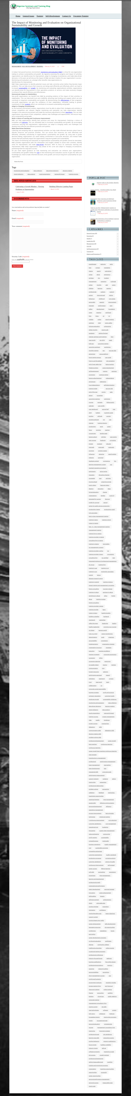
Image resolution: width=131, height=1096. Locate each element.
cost (90, 848)
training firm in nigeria (95, 533)
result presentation (94, 713)
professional (92, 761)
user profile (101, 406)
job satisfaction (107, 1034)
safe (106, 285)
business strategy (94, 692)
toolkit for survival (94, 502)
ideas (109, 489)
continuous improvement (96, 865)
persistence (112, 872)
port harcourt (109, 986)
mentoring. (92, 1031)
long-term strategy (104, 1031)
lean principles (110, 813)
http (90, 316)
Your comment (21, 226)
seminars (114, 371)
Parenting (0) (90, 236)
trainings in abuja (94, 592)
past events (113, 437)
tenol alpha (106, 544)
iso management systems (96, 547)
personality (92, 302)
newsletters (103, 931)
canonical (100, 457)
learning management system (97, 464)
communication (93, 668)
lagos (104, 609)
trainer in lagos (93, 613)
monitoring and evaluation (49, 72)
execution (91, 651)
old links (103, 437)
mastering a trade (109, 1052)
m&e (90, 720)
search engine (112, 454)
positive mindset (93, 906)
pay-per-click (112, 350)
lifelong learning (105, 868)
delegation (92, 727)
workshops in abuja (94, 596)
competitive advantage (95, 851)
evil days (91, 278)
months (99, 285)
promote (91, 451)
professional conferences (96, 955)
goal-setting (101, 872)
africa (105, 596)
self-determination (109, 385)
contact (98, 268)
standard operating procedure (97, 468)
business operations (94, 844)
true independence (94, 385)
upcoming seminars (94, 347)
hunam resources (94, 672)
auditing (110, 993)
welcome (103, 264)
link (38, 153)
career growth (112, 741)
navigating (107, 268)
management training (95, 530)
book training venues (95, 357)
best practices (93, 744)
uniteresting (107, 326)
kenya (99, 575)
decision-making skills (95, 734)
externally (101, 447)
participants (92, 471)
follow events (110, 402)
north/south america (95, 979)
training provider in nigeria (96, 537)
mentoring (107, 661)
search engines (109, 319)
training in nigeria (94, 544)
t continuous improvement (96, 820)
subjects (103, 292)
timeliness (107, 720)
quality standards (111, 855)
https (97, 316)
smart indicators (93, 710)
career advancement (105, 893)
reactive (107, 430)
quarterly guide (108, 413)
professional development (96, 741)
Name (18, 210)
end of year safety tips (95, 364)
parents (108, 288)
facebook (102, 440)
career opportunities (95, 1076)
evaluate (99, 444)
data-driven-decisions (52, 171)
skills (100, 727)
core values (112, 299)
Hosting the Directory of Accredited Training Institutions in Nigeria (105, 220)
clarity (90, 903)
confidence (102, 910)
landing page (103, 433)
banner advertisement (95, 378)
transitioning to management (97, 758)
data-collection (38, 171)
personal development (95, 806)
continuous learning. (95, 748)
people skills (92, 803)
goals (102, 637)
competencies (108, 1024)
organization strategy (108, 644)
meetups (111, 1014)
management (92, 281)
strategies (108, 647)
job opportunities (110, 927)
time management (108, 799)
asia (110, 976)
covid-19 (111, 495)
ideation (91, 489)
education (100, 489)
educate (108, 444)
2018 (90, 413)
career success (93, 868)
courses (91, 402)
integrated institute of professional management (103, 561)
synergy (111, 679)
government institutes (95, 982)
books (112, 931)
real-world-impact (59, 174)
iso (108, 551)
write (111, 264)
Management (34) (91, 244)
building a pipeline (94, 616)
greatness (111, 637)
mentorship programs (110, 1017)
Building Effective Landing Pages (61, 186)
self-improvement (94, 900)
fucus (90, 430)
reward (108, 675)
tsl (109, 316)
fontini (113, 596)
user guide (108, 357)
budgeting (105, 827)
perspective (105, 789)
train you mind (93, 634)
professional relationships (96, 786)
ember (91, 285)
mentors (109, 965)
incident (106, 278)
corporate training (94, 1000)
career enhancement (95, 924)
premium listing (103, 375)
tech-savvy (92, 1014)
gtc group (91, 565)
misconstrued (101, 295)
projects (27, 104)
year (114, 409)
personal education (94, 1024)
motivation (92, 910)
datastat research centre (96, 578)
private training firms (95, 986)
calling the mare (93, 623)
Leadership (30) (91, 241)
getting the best (103, 333)
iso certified (105, 558)
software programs (94, 1052)
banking (91, 996)
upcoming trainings (94, 399)
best (90, 268)
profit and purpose (108, 692)
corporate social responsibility (97, 689)
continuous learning (106, 744)
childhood (102, 299)
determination (93, 637)
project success (93, 723)
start (111, 306)
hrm (103, 668)
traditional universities (95, 948)
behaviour (92, 299)
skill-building (92, 896)
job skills (104, 1007)
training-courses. (73, 174)
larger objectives (110, 913)
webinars (109, 958)
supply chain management (107, 830)
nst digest (91, 630)
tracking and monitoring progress (98, 1065)
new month (92, 340)
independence (110, 378)
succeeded (92, 478)
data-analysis (31, 174)
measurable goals (108, 1083)
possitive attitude (94, 419)
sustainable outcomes (101, 848)
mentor (105, 665)
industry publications (109, 1041)
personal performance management (99, 1079)
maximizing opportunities (96, 796)
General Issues (28, 16)
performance (101, 306)
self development (94, 371)
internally (91, 447)
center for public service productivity (99, 506)
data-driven (40, 144)
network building (103, 969)
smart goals (92, 1086)
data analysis (106, 710)
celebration (103, 382)
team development (94, 768)
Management (16, 66)
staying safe (105, 330)
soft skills (91, 872)
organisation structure (95, 647)
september (102, 620)
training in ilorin (106, 520)
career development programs (97, 938)
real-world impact (109, 713)
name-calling (108, 323)
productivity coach (109, 509)
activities (108, 478)
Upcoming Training (81, 16)
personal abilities (93, 972)
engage (91, 444)
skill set (104, 1048)
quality (98, 720)
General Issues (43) (92, 233)
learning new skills (94, 1038)
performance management (107, 761)
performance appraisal (95, 675)
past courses (92, 440)
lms (115, 461)
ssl (103, 316)
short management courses (97, 976)
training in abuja (100, 599)
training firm (102, 565)
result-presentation (44, 174)
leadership (105, 623)
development (100, 309)
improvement (112, 302)
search (99, 271)
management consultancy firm (106, 1027)
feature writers (110, 364)
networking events (108, 1038)
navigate (99, 402)
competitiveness (93, 841)
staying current (93, 1007)
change (105, 492)
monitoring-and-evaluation (21, 171)
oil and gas (101, 996)
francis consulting (94, 589)
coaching (109, 1062)
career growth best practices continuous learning (103, 751)
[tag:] (101, 388)
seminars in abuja (108, 592)
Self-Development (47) (93, 249)
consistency (104, 641)
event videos (92, 485)
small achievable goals (95, 913)
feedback (101, 793)
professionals (92, 292)
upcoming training (103, 344)
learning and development (96, 879)
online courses (110, 948)
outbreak (113, 281)
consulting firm (93, 558)
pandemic (91, 333)
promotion (92, 375)
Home (18, 16)
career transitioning (107, 634)
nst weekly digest (94, 665)
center (90, 274)
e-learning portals (106, 482)
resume (91, 1027)
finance (91, 993)
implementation (93, 644)
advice (114, 779)
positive (91, 416)
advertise (101, 454)
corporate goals (106, 772)
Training (40, 16)
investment (92, 875)
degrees (91, 944)
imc (99, 278)
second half (105, 409)
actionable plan (100, 903)
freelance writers (93, 368)
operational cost (93, 827)
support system (93, 917)
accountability (93, 641)
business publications (95, 962)
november (100, 395)
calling (90, 309)
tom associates (93, 513)
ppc (104, 350)
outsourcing (106, 834)
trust (90, 682)
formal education (94, 492)
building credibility (106, 1045)
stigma (111, 295)
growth (33, 88)
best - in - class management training (99, 527)
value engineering (94, 834)
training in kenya (108, 582)
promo (104, 392)
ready (110, 340)
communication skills (95, 730)
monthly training (93, 350)
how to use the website (95, 361)
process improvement (95, 813)
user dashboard (93, 409)
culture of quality (110, 862)
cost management (111, 824)
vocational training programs (97, 951)
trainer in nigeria (93, 523)
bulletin (98, 413)
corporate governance (110, 654)
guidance (105, 779)
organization (92, 1069)
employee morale (94, 699)
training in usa (93, 571)
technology (92, 817)
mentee (113, 665)
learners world (103, 630)
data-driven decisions (95, 706)
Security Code (21, 256)
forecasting (92, 830)
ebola (98, 274)
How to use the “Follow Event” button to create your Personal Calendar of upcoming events (104, 210)
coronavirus (106, 461)
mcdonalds (105, 841)
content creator (102, 451)
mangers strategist (94, 654)
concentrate (92, 433)
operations (69, 112)
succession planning (94, 661)
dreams (102, 896)
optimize (91, 323)
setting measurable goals (96, 1062)
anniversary (92, 382)
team (107, 682)
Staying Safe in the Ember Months (108, 183)
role (110, 419)
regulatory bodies (111, 982)
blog (112, 337)
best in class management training (98, 516)
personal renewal (109, 889)
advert (91, 395)
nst (104, 419)
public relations (112, 996)
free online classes (110, 962)
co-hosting (113, 440)
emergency (107, 274)
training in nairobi (94, 582)
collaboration (92, 685)
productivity (92, 426)
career (109, 426)
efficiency (108, 806)
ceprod (105, 502)
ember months (93, 330)
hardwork (106, 616)
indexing (91, 457)
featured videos (104, 485)
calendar (91, 406)
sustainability (23, 88)
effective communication (107, 803)
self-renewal (111, 865)
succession (92, 658)
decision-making (67, 171)
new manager (93, 755)
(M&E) (60, 72)
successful (104, 1072)
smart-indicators (18, 174)
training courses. (93, 717)
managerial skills (93, 772)
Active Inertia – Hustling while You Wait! (103, 190)
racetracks (111, 447)
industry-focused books (95, 958)
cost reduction (112, 820)
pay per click (109, 388)
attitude (100, 416)
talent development (94, 889)
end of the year (93, 392)
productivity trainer (94, 509)
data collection (112, 703)
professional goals (94, 1034)
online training (108, 989)
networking (103, 782)
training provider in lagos (96, 554)
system (114, 1010)
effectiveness (65, 100)
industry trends (93, 1048)
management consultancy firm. (98, 1003)
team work (99, 682)
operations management (96, 810)
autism (91, 295)
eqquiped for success (95, 499)
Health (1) (89, 238)
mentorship (92, 782)
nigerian (91, 423)
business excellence (104, 651)
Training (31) (90, 251)
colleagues (102, 1014)
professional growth (94, 882)
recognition (106, 972)
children (91, 288)
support (112, 292)
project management (108, 717)
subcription (108, 271)
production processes (95, 858)
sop (111, 464)
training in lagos (93, 520)
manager (91, 306)
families (103, 495)
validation (91, 793)
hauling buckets (105, 613)
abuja (90, 599)
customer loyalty (109, 696)
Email (18, 218)
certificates (108, 941)
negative (98, 312)
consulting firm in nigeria (96, 540)
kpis (105, 768)
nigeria (91, 271)
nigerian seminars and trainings (98, 337)
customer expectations (95, 855)
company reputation (95, 696)
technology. (111, 793)
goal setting (107, 765)
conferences (92, 931)
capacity (101, 302)
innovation (92, 893)
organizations (93, 495)
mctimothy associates (107, 571)
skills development (110, 924)
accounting (100, 993)
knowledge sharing (94, 1017)
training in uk (105, 568)
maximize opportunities (107, 1069)
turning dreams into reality (96, 920)
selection (105, 672)
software (105, 1010)
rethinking (92, 679)
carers (113, 285)
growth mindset (104, 1055)
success (108, 416)
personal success (93, 1083)
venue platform (103, 354)
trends (91, 1020)
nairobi (91, 575)
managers (91, 475)
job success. (92, 1055)
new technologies (94, 1010)
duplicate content (94, 461)
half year (91, 344)
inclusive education (94, 326)
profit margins (93, 837)
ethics (101, 658)
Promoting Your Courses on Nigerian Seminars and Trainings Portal (103, 200)
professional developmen (96, 1058)
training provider (93, 609)
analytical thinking (94, 799)
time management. (105, 875)
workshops (107, 347)
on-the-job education (95, 941)
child (99, 323)
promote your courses (110, 627)
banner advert (93, 437)
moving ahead (93, 482)
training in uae (93, 568)
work (101, 426)
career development (108, 368)
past (100, 478)
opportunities (93, 1072)
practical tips (105, 723)
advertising (92, 354)
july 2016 (102, 340)
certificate (108, 312)
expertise (91, 969)
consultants (110, 554)
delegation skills (109, 730)
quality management (110, 844)
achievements (107, 900)
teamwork (102, 679)
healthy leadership (94, 627)
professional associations (96, 965)
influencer (92, 454)
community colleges (103, 944)
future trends (92, 1045)
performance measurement (97, 775)
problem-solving (93, 789)
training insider (93, 388)
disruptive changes (104, 475)
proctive (98, 430)
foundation (111, 309)
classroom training (94, 989)
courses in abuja (107, 589)
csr (101, 685)
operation (103, 281)
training (105, 371)
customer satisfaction (95, 862)
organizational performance (97, 886)
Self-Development (53, 16)
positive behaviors (94, 1041)
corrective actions (110, 858)
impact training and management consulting (101, 585)
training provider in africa (96, 551)
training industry (102, 423)
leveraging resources (95, 927)
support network (93, 779)
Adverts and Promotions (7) (94, 254)
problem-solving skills (95, 737)
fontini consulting (94, 603)
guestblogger (92, 264)
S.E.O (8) (89, 246)
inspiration (106, 906)
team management (94, 765)
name (90, 312)
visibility (91, 319)
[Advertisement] (103, 97)
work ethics (92, 934)
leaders (114, 623)
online (99, 319)
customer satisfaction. (95, 824)
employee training (104, 817)
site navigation (110, 361)
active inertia (103, 471)
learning (25, 122)
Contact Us (66, 16)
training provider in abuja (96, 606)
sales (111, 392)
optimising (107, 399)
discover (107, 499)
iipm (113, 558)
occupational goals (102, 1020)
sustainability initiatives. (110, 699)
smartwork (92, 620)
